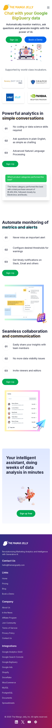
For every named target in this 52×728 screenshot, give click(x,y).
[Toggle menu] (48, 7)
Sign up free (26, 513)
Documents (7, 698)
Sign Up (14, 39)
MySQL (5, 687)
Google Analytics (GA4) (12, 652)
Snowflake (6, 677)
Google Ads (7, 667)
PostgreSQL (7, 693)
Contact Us (7, 638)
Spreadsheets (8, 703)
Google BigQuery (9, 662)
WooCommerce (9, 682)
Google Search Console (12, 657)
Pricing (5, 583)
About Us (6, 607)
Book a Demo (35, 39)
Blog (4, 589)
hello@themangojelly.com (13, 565)
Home (4, 578)
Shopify (5, 672)
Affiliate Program (9, 618)
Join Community (9, 623)
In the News (7, 612)
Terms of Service (9, 628)
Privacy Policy (8, 633)
